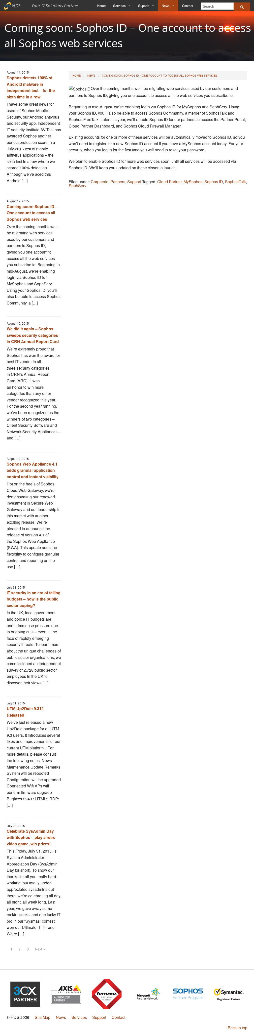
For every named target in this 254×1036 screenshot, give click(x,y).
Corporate (99, 181)
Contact (187, 5)
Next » (40, 949)
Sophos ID (213, 181)
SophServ (77, 185)
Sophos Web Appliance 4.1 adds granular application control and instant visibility (33, 470)
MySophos (193, 181)
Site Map (42, 1017)
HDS (44, 5)
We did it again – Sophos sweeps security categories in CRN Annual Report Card (33, 335)
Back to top (237, 1028)
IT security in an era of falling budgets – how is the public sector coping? (34, 599)
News (166, 5)
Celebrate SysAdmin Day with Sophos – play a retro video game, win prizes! (31, 837)
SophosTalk (235, 181)
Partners (117, 181)
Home (101, 5)
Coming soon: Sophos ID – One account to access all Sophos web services (32, 213)
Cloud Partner (169, 181)
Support (143, 5)
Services (119, 5)
